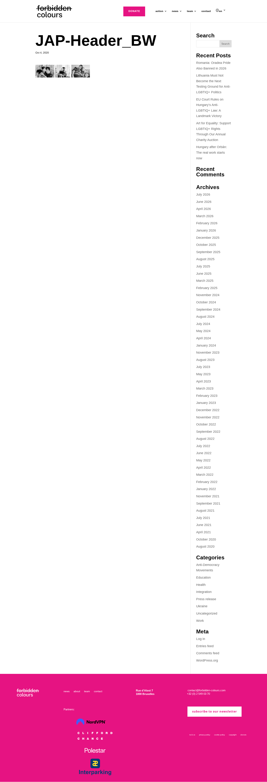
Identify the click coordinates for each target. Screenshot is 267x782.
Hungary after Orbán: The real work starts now (211, 152)
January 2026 (206, 230)
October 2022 (206, 424)
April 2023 (203, 381)
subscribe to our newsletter (214, 711)
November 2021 (207, 496)
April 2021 (203, 532)
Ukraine (201, 606)
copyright (232, 735)
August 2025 (205, 259)
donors (243, 735)
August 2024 (205, 316)
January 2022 (206, 489)
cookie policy (219, 735)
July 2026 (203, 194)
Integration (204, 592)
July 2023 (203, 367)
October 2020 (206, 539)
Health (201, 585)
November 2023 (207, 352)
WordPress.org (207, 660)
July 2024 (203, 324)
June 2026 (203, 202)
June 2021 (203, 525)
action (159, 11)
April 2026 (203, 209)
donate (134, 11)
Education (203, 577)
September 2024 (208, 309)
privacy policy (204, 735)
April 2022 (203, 467)
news (175, 11)
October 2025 (206, 245)
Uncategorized (206, 613)
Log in (200, 639)
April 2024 (203, 338)
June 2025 (203, 273)
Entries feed (205, 646)
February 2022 (206, 482)
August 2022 (205, 439)
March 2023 (204, 388)
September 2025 (208, 252)
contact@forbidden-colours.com (206, 690)
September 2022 (208, 431)
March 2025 (204, 280)
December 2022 (207, 410)
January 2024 (206, 345)
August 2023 (205, 360)
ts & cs (192, 735)
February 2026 (206, 223)
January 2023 (206, 403)
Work (200, 621)
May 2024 (203, 331)
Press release (206, 599)
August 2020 (205, 546)
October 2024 (206, 302)
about (77, 691)
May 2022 (203, 460)
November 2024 (207, 295)
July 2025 (203, 266)
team (190, 11)
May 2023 (203, 374)
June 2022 (203, 453)
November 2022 (207, 417)
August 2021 (205, 510)
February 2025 (206, 288)
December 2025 (207, 237)
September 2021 (208, 503)
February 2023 (206, 396)
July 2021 (203, 518)
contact (206, 11)
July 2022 (203, 446)
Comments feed (207, 653)
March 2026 (204, 216)
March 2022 (204, 474)
